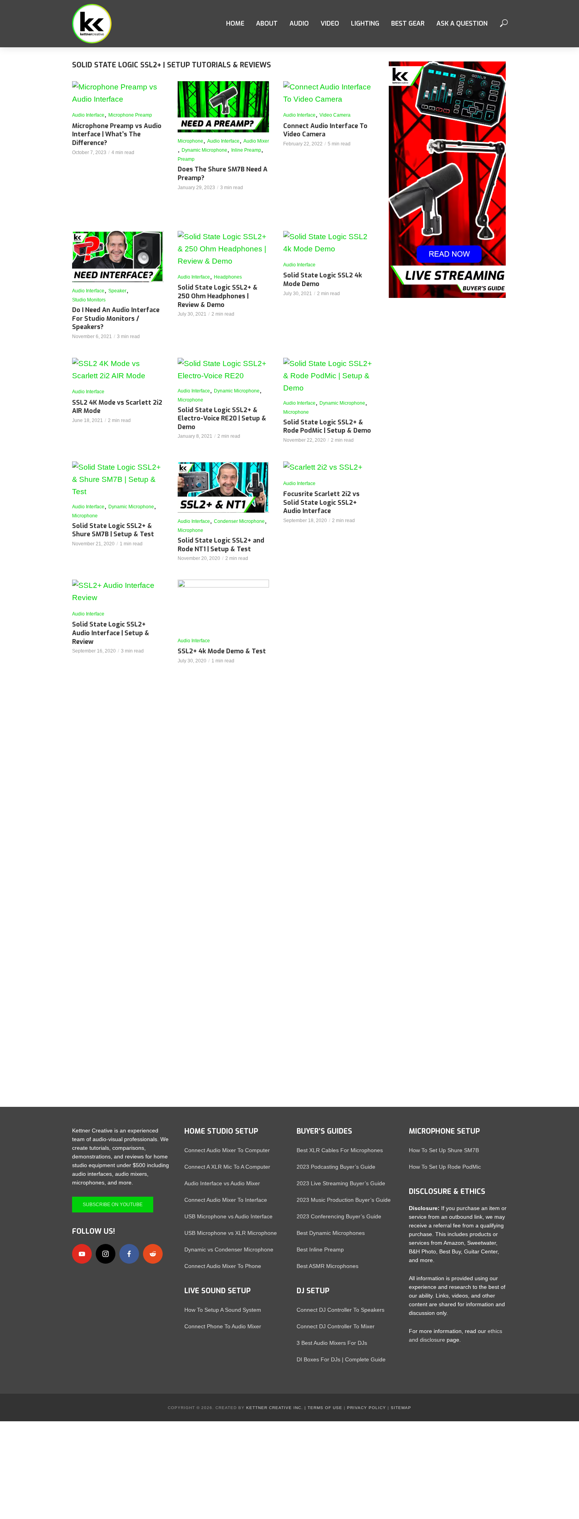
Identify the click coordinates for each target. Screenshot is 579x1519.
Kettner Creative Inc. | (276, 1408)
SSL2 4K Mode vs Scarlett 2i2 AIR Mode (117, 406)
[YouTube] (82, 1254)
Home (235, 23)
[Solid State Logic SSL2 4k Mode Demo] (329, 243)
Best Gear (408, 23)
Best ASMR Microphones (327, 1266)
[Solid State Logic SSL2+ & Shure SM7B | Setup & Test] (117, 479)
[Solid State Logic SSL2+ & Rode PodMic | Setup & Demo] (329, 376)
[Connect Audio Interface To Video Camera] (329, 93)
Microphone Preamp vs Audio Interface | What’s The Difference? (116, 134)
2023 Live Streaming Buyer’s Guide (341, 1183)
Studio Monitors (89, 300)
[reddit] (153, 1254)
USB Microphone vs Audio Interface (228, 1216)
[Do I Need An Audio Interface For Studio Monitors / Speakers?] (117, 256)
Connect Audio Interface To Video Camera (325, 130)
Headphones (228, 277)
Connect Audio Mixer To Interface (225, 1200)
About (267, 23)
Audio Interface (88, 115)
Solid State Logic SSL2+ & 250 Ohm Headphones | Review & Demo (218, 296)
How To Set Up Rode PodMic (445, 1167)
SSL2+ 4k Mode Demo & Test (222, 651)
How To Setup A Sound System (222, 1310)
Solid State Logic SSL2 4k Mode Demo (322, 279)
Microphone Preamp (130, 115)
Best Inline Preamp (320, 1249)
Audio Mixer (256, 141)
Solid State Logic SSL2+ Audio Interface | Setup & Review (110, 632)
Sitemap (401, 1408)
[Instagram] (105, 1254)
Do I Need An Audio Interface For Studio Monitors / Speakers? (116, 318)
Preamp (186, 159)
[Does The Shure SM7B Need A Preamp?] (223, 106)
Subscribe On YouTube (113, 1204)
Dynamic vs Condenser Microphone (228, 1249)
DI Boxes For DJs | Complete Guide (341, 1359)
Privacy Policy (366, 1408)
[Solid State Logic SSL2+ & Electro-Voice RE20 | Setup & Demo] (223, 370)
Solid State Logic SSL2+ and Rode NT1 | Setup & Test (221, 544)
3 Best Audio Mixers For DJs (332, 1343)
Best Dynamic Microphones (331, 1233)
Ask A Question (462, 23)
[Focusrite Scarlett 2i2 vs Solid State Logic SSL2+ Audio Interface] (329, 467)
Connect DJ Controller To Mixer (336, 1326)
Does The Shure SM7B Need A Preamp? (222, 173)
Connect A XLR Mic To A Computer (227, 1167)
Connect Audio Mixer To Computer (227, 1150)
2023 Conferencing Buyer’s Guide (339, 1216)
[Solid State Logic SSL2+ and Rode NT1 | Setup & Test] (223, 487)
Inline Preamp (246, 150)
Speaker (117, 291)
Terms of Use (325, 1408)
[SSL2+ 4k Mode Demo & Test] (223, 605)
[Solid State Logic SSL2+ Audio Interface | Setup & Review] (117, 592)
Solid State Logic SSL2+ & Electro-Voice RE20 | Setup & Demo (222, 418)
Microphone (190, 141)
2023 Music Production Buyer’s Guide (344, 1200)
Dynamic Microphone (204, 150)
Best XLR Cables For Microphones (340, 1150)
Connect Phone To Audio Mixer (222, 1326)
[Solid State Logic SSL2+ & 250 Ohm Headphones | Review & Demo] (223, 249)
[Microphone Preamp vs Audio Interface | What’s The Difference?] (117, 93)
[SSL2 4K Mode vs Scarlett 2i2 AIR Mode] (117, 370)
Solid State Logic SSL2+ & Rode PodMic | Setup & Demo (327, 426)
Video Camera (335, 115)
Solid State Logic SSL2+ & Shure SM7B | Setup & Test (113, 530)
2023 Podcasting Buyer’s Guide (336, 1167)
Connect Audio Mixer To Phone (222, 1266)
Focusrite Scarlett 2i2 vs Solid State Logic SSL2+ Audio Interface (321, 502)
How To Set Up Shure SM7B (444, 1150)
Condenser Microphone (239, 521)
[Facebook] (129, 1254)
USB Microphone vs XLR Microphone (230, 1233)
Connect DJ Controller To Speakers (340, 1310)
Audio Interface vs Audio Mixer (222, 1183)
